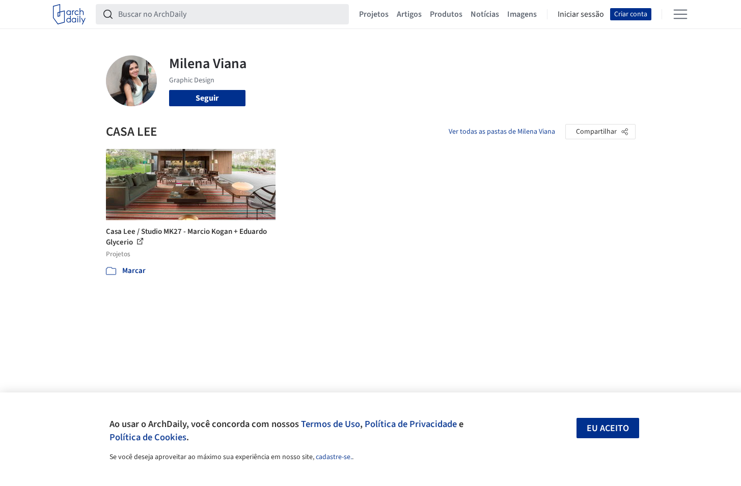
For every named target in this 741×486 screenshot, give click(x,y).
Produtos (446, 14)
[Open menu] (680, 14)
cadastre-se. (334, 457)
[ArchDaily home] (69, 14)
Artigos (409, 14)
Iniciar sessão (581, 14)
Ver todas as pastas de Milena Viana (502, 131)
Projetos (374, 14)
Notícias (485, 14)
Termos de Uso (330, 424)
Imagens (522, 14)
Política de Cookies (147, 437)
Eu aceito (608, 428)
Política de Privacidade (411, 424)
